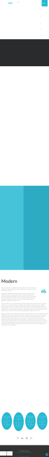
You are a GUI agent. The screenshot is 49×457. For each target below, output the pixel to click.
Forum (43, 16)
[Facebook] (18, 438)
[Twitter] (27, 438)
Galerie (44, 28)
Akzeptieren (3, 453)
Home (43, 3)
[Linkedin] (22, 438)
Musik (43, 35)
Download (44, 22)
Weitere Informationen (24, 456)
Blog (43, 9)
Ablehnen (10, 453)
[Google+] (31, 438)
